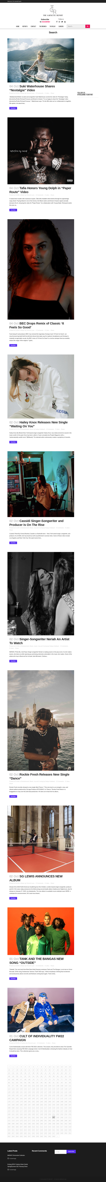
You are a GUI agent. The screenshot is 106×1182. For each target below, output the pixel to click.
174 (66, 1098)
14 (66, 1067)
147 (21, 1095)
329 (45, 1130)
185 (45, 1101)
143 (70, 1092)
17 (13, 1070)
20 (25, 1070)
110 (66, 1086)
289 (13, 1123)
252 (57, 1114)
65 (13, 1079)
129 (13, 1092)
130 (17, 1092)
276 (25, 1120)
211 (21, 1108)
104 (41, 1086)
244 (25, 1114)
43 (53, 1073)
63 (70, 1076)
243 (21, 1114)
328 (41, 1130)
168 (41, 1098)
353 (13, 1136)
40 (41, 1073)
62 (66, 1076)
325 (29, 1130)
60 (58, 1076)
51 (21, 1076)
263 (37, 1117)
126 (66, 1089)
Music (23, 93)
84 (25, 1082)
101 (29, 1086)
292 (25, 1123)
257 (13, 1117)
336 (9, 1133)
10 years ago (12, 1158)
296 (41, 1123)
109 (62, 1086)
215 (37, 1108)
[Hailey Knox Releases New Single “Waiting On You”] (40, 386)
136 (41, 1092)
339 (21, 1133)
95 (70, 1082)
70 (33, 1079)
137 (45, 1092)
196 (25, 1105)
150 (33, 1095)
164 (25, 1098)
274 (17, 1120)
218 (49, 1108)
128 (9, 1092)
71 (37, 1079)
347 (53, 1133)
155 (53, 1095)
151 (37, 1095)
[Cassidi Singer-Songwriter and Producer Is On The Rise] (40, 484)
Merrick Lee (63, 1179)
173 (62, 1098)
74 (49, 1079)
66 (17, 1079)
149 (29, 1095)
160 (9, 1098)
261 (29, 1117)
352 (9, 1136)
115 (21, 1089)
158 (66, 1095)
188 (57, 1101)
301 (62, 1123)
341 (29, 1133)
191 (70, 1101)
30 (66, 1070)
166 (33, 1098)
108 (57, 1086)
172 (57, 1098)
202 (49, 1105)
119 (37, 1089)
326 (33, 1130)
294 (33, 1123)
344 (41, 1133)
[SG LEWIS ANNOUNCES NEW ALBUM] (40, 839)
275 (21, 1120)
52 (25, 1076)
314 (49, 1127)
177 (13, 1101)
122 (49, 1089)
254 (66, 1114)
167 (37, 1098)
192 (9, 1105)
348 (57, 1133)
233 (45, 1111)
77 (62, 1079)
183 (37, 1101)
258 (17, 1117)
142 (66, 1092)
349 (62, 1133)
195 (21, 1105)
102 (33, 1086)
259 (21, 1117)
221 (62, 1108)
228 (25, 1111)
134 (33, 1092)
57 (45, 1076)
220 (57, 1108)
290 (17, 1123)
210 (17, 1108)
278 (33, 1120)
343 (37, 1133)
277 (29, 1120)
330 (49, 1130)
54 (33, 1076)
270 (66, 1117)
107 (53, 1086)
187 (53, 1101)
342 (33, 1133)
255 (70, 1114)
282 (49, 1120)
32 (9, 1073)
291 (21, 1123)
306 (17, 1127)
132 (25, 1092)
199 (37, 1105)
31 (70, 1070)
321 (13, 1130)
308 (25, 1127)
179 (21, 1101)
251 (53, 1114)
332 (57, 1130)
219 (53, 1108)
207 (70, 1105)
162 (17, 1098)
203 (53, 1105)
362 (49, 1136)
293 (29, 1123)
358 (33, 1136)
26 (49, 1070)
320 (9, 1130)
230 (33, 1111)
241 (13, 1114)
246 (33, 1114)
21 (29, 1070)
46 (66, 1073)
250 (49, 1114)
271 (70, 1117)
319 (70, 1127)
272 (9, 1120)
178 (17, 1101)
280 (41, 1120)
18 (17, 1070)
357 (29, 1136)
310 (33, 1127)
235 (53, 1111)
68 (25, 1079)
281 (45, 1120)
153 (45, 1095)
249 (45, 1114)
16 (9, 1070)
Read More (13, 108)
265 (45, 1117)
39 (37, 1073)
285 (62, 1120)
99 (21, 1086)
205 (62, 1105)
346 (49, 1133)
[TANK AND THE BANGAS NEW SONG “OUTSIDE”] (40, 931)
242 (17, 1114)
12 (58, 1067)
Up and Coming (38, 528)
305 (13, 1127)
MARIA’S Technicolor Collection (16, 1155)
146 (17, 1095)
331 (53, 1130)
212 (25, 1108)
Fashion (23, 1043)
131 (21, 1092)
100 (25, 1086)
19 (21, 1070)
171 (53, 1098)
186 (49, 1101)
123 (53, 1089)
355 (21, 1136)
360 (41, 1136)
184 (41, 1101)
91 (53, 1082)
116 (25, 1089)
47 (70, 1073)
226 (17, 1111)
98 (17, 1086)
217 (45, 1108)
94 (66, 1082)
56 (41, 1076)
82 (17, 1082)
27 (53, 1070)
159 (70, 1095)
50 (17, 1076)
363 (53, 1136)
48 (9, 1076)
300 (57, 1123)
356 (25, 1136)
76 (58, 1079)
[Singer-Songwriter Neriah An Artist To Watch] (40, 593)
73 (45, 1079)
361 (45, 1136)
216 (41, 1108)
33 (13, 1073)
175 (70, 1098)
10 (49, 1067)
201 (45, 1105)
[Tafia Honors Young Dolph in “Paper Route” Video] (40, 150)
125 (62, 1089)
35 (21, 1073)
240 (9, 1114)
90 (49, 1082)
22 (33, 1070)
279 (37, 1120)
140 (57, 1092)
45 (62, 1073)
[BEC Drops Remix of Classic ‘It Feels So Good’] (40, 269)
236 (57, 1111)
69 (29, 1079)
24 (41, 1070)
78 (66, 1079)
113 (13, 1089)
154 (49, 1095)
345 (45, 1133)
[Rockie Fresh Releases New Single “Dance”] (40, 720)
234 (49, 1111)
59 (53, 1076)
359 (37, 1136)
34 (17, 1073)
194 (17, 1105)
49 (13, 1076)
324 (25, 1130)
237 (62, 1111)
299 (53, 1123)
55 (37, 1076)
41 (45, 1073)
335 (70, 1130)
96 (9, 1086)
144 (9, 1095)
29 (62, 1070)
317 (62, 1127)
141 (62, 1092)
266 (49, 1117)
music (36, 646)
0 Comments (39, 93)
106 (49, 1086)
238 (66, 1111)
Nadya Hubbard (40, 429)
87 (37, 1082)
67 (21, 1079)
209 (13, 1108)
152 (41, 1095)
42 (49, 1073)
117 (29, 1089)
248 (41, 1114)
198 (33, 1105)
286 (66, 1120)
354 (17, 1136)
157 (62, 1095)
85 (29, 1082)
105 (45, 1086)
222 (66, 1108)
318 (66, 1127)
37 (29, 1073)
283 (53, 1120)
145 (13, 1095)
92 (58, 1082)
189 (62, 1101)
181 (29, 1101)
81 (13, 1082)
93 (62, 1082)
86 (33, 1082)
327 (37, 1130)
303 (70, 1123)
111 (70, 1086)
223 (70, 1108)
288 (9, 1123)
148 (25, 1095)
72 (41, 1079)
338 (17, 1133)
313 (45, 1127)
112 (9, 1089)
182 (33, 1101)
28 (58, 1070)
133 (29, 1092)
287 (70, 1120)
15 (70, 1067)
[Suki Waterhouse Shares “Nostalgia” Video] (40, 60)
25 (45, 1070)
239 (70, 1111)
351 (70, 1133)
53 (29, 1076)
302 (66, 1123)
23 (37, 1070)
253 (62, 1114)
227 (21, 1111)
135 (37, 1092)
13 (62, 1067)
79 (70, 1079)
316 (57, 1127)
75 (53, 1079)
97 (13, 1086)
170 (49, 1098)
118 (33, 1089)
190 (66, 1101)
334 (66, 1130)
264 (41, 1117)
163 (21, 1098)
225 (13, 1111)
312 (41, 1127)
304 (9, 1127)
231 (37, 1111)
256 (9, 1117)
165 (29, 1098)
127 (70, 1089)
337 (13, 1133)
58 (49, 1076)
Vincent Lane (30, 93)
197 (29, 1105)
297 (45, 1123)
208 (9, 1108)
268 (57, 1117)
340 (25, 1133)
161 (13, 1098)
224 (9, 1111)
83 (21, 1082)
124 (57, 1089)
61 (62, 1076)
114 (17, 1089)
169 (45, 1098)
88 (41, 1082)
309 (29, 1127)
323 (21, 1130)
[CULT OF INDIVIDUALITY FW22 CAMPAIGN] (40, 1010)
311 (37, 1127)
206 (66, 1105)
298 (49, 1123)
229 (29, 1111)
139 (53, 1092)
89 (45, 1082)
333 (62, 1130)
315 (53, 1127)
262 (33, 1117)
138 (49, 1092)
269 (62, 1117)
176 (9, 1101)
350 (66, 1133)
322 (17, 1130)
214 (33, 1108)
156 (57, 1095)
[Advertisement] (88, 63)
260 (25, 1117)
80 (9, 1082)
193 (13, 1105)
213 (29, 1108)
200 (41, 1105)
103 (37, 1086)
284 (57, 1120)
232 (41, 1111)
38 (33, 1073)
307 (21, 1127)
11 (53, 1067)
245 (29, 1114)
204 (57, 1105)
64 (9, 1079)
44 (58, 1073)
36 (25, 1073)
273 (13, 1120)
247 (37, 1114)
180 (25, 1101)
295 (37, 1123)
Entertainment (25, 429)
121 (45, 1089)
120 (41, 1089)
